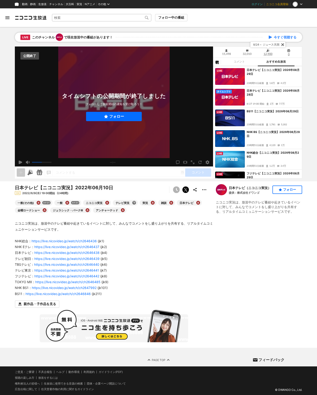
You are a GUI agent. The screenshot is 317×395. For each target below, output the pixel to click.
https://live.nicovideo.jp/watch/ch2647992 (64, 288)
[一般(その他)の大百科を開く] (38, 203)
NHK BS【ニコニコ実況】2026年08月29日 (273, 134)
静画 (33, 4)
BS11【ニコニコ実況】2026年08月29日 (273, 111)
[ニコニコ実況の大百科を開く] (107, 203)
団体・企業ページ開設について (106, 383)
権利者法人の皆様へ (27, 383)
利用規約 (89, 372)
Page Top (158, 360)
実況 (79, 4)
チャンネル (56, 4)
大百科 (70, 4)
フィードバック (272, 359)
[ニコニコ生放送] (30, 18)
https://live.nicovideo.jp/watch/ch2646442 (66, 276)
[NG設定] (217, 62)
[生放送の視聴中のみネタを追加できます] (21, 172)
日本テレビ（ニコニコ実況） (250, 188)
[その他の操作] (204, 189)
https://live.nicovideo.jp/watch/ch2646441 (66, 270)
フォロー (116, 116)
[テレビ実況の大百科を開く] (134, 203)
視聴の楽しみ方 (24, 377)
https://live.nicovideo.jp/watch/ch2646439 (67, 259)
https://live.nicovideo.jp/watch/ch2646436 (64, 241)
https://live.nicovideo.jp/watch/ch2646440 (66, 264)
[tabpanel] (257, 122)
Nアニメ (90, 4)
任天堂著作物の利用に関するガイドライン (67, 389)
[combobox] (101, 17)
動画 (25, 4)
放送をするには (48, 377)
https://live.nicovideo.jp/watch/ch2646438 (67, 253)
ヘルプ (60, 372)
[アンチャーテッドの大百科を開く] (123, 210)
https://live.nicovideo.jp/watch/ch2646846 (58, 294)
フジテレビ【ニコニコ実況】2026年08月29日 (273, 175)
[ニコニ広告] (30, 172)
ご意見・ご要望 (24, 372)
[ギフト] (39, 172)
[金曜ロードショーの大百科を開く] (44, 210)
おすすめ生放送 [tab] (276, 61)
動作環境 (74, 372)
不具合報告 (45, 372)
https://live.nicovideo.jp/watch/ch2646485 (67, 282)
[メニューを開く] (7, 17)
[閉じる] (282, 44)
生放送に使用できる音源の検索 (63, 383)
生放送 (42, 4)
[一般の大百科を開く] (67, 203)
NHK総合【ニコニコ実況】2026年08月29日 (273, 154)
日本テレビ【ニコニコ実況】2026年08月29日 (273, 72)
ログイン (257, 4)
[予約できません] (176, 189)
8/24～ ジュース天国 (266, 44)
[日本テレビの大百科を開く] (198, 203)
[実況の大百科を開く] (153, 203)
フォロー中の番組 (171, 17)
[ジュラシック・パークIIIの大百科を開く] (87, 210)
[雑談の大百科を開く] (171, 203)
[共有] (195, 189)
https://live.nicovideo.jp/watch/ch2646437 (66, 247)
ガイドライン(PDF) (111, 372)
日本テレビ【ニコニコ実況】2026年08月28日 (273, 92)
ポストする (185, 189)
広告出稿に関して (26, 389)
